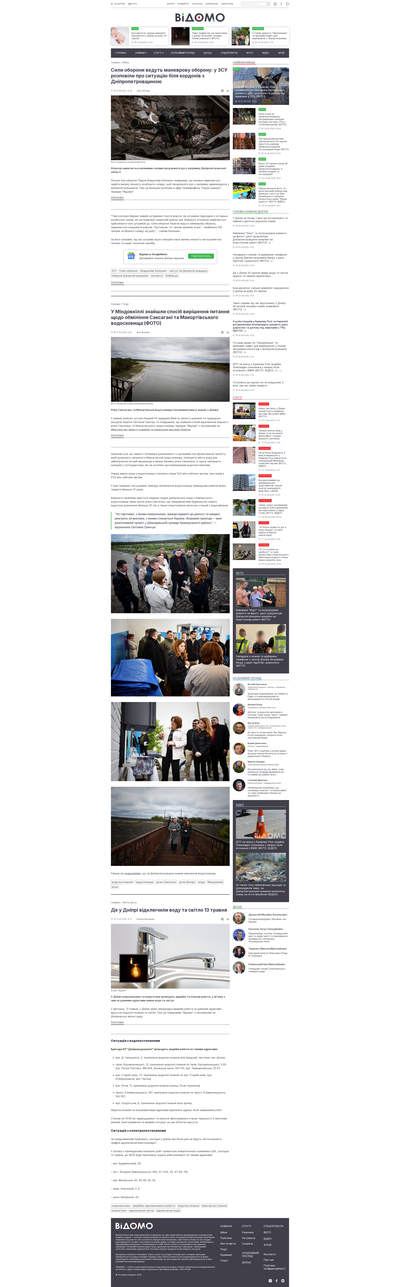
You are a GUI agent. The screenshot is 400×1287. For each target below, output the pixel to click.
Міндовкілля (215, 882)
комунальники (121, 1205)
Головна (120, 53)
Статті (158, 53)
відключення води (168, 1210)
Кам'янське (212, 4)
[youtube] (287, 3)
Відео (265, 53)
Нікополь (197, 4)
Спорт (224, 1260)
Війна (125, 62)
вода (201, 882)
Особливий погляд (183, 53)
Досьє (208, 53)
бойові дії (172, 275)
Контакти (269, 1254)
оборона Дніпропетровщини (130, 275)
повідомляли (133, 873)
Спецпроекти (229, 53)
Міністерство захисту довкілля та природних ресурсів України (150, 429)
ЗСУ (114, 270)
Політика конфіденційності (274, 1267)
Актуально (248, 1238)
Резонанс (248, 1232)
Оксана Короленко (146, 919)
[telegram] (227, 91)
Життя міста (129, 902)
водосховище (144, 882)
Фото (250, 53)
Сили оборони (128, 270)
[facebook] (281, 3)
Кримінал (226, 1254)
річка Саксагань (166, 882)
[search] (268, 3)
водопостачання (122, 882)
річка (115, 886)
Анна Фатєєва (143, 332)
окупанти (157, 275)
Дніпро (171, 4)
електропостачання (214, 1205)
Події (125, 304)
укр (130, 4)
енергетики (119, 1210)
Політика (226, 1238)
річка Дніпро (187, 882)
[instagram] (275, 3)
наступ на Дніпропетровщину (188, 270)
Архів (281, 53)
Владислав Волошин (153, 270)
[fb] (222, 91)
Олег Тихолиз (143, 91)
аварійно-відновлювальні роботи (154, 1205)
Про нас (269, 1259)
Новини (140, 53)
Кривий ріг (183, 4)
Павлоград (227, 4)
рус (135, 4)
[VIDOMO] (200, 17)
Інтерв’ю (247, 1243)
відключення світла (141, 1210)
